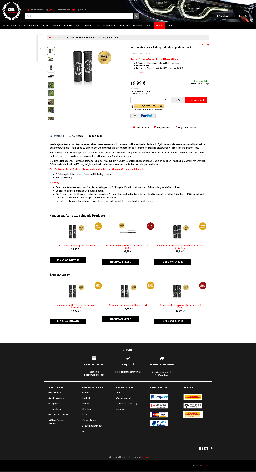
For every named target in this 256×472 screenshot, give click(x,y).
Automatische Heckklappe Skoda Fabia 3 (75, 245)
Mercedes (108, 25)
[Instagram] (210, 448)
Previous (53, 243)
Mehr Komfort (55, 392)
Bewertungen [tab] (76, 135)
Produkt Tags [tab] (95, 135)
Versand (145, 457)
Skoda (159, 25)
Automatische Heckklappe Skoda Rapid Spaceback (76, 306)
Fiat (78, 25)
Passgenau (53, 403)
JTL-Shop (205, 465)
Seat (148, 25)
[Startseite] (50, 37)
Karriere (86, 392)
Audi (44, 25)
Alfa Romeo (30, 25)
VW (168, 25)
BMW (55, 25)
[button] (68, 260)
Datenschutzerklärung (126, 403)
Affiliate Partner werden (56, 422)
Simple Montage (56, 398)
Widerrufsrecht (123, 398)
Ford (87, 25)
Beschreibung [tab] (57, 135)
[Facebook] (201, 448)
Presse (85, 403)
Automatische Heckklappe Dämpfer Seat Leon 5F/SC (128, 246)
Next (202, 243)
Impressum (121, 409)
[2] (143, 115)
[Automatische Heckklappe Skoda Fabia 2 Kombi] (41, 48)
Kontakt (86, 398)
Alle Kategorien (10, 25)
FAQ (84, 431)
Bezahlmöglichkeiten (92, 425)
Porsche (137, 25)
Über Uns (86, 409)
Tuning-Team (54, 409)
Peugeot (124, 25)
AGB (118, 392)
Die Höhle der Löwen (58, 414)
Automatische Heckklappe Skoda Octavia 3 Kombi (180, 306)
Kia (97, 25)
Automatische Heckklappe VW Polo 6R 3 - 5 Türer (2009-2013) (180, 246)
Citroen (68, 25)
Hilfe (84, 414)
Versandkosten (89, 420)
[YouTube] (206, 448)
